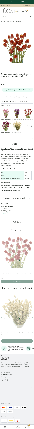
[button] (31, 16)
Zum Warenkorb (17, 281)
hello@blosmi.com (29, 5)
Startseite (3, 21)
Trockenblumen (10, 21)
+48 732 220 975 (6, 5)
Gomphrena (19, 21)
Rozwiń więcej (28, 126)
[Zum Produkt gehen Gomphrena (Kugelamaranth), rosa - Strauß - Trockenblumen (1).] (17, 251)
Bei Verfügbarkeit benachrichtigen (19, 90)
